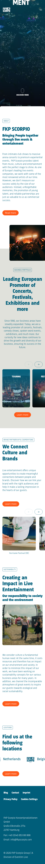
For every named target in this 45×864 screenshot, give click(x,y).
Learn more (22, 415)
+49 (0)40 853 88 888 (19, 835)
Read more (10, 213)
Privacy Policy (10, 799)
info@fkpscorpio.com (21, 839)
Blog (6, 793)
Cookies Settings (29, 799)
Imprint (26, 793)
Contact (15, 793)
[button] (39, 364)
